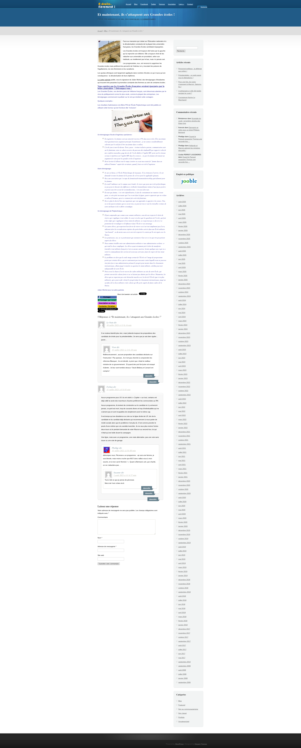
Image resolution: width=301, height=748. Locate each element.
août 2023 (182, 350)
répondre (152, 382)
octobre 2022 (183, 391)
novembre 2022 (184, 386)
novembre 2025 (184, 239)
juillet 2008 (182, 674)
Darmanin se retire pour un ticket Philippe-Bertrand (189, 130)
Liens (181, 4)
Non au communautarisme (188, 709)
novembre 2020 (184, 485)
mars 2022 (182, 419)
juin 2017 (181, 654)
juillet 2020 (182, 502)
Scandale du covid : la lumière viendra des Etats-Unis (189, 121)
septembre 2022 (184, 395)
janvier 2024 (183, 329)
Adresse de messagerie (107, 546)
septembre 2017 (184, 641)
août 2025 (182, 251)
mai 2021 (181, 460)
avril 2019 (182, 563)
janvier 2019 (183, 575)
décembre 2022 (184, 382)
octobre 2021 (183, 440)
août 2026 (182, 202)
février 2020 (182, 522)
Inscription (172, 4)
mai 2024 (181, 313)
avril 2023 (182, 366)
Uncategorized (183, 721)
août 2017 (182, 645)
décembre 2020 (184, 481)
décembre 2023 (184, 333)
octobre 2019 (183, 539)
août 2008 (182, 670)
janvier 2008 (183, 678)
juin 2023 (181, 358)
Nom (100, 538)
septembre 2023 (184, 345)
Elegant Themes (201, 744)
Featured (181, 705)
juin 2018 (181, 604)
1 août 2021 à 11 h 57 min (125, 475)
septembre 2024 (184, 296)
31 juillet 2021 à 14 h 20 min (124, 349)
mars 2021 (182, 469)
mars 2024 (182, 321)
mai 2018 (181, 608)
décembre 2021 (184, 432)
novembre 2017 (184, 633)
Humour (162, 4)
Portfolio (181, 717)
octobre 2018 (183, 588)
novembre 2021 (184, 436)
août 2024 (182, 300)
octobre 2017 (183, 637)
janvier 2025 (183, 280)
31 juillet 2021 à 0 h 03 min (118, 389)
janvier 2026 (183, 230)
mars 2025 (182, 271)
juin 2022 (181, 407)
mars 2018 (182, 617)
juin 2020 (181, 506)
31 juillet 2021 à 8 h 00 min (124, 450)
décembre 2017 (184, 629)
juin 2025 (181, 259)
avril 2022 (182, 415)
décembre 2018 (184, 580)
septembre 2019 (184, 543)
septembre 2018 (184, 592)
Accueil (128, 4)
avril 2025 (182, 267)
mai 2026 (181, 214)
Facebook (144, 4)
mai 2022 (181, 411)
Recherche (204, 7)
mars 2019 (182, 567)
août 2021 (182, 448)
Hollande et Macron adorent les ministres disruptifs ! (189, 148)
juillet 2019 (182, 551)
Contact (190, 4)
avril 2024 (182, 317)
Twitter (153, 4)
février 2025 (182, 276)
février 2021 (182, 473)
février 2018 (182, 621)
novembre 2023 (184, 337)
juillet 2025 (182, 255)
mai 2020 (181, 510)
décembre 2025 (184, 234)
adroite (111, 19)
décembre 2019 (184, 530)
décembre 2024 (184, 284)
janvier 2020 (183, 526)
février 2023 (182, 374)
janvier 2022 (183, 428)
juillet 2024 (182, 304)
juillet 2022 (182, 403)
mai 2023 (181, 362)
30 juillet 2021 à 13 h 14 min (119, 325)
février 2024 (182, 325)
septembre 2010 (184, 662)
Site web (101, 555)
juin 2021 (181, 456)
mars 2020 (182, 518)
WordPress (179, 744)
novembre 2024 (184, 288)
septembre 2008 (184, 666)
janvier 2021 (183, 477)
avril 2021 (182, 465)
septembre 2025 (184, 247)
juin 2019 (181, 555)
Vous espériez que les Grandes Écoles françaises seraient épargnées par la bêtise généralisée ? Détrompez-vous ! (131, 87)
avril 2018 (182, 612)
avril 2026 (182, 218)
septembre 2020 (184, 493)
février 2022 (182, 423)
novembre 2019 (184, 534)
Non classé (182, 713)
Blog (135, 4)
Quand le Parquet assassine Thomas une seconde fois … (190, 139)
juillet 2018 (182, 600)
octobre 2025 (183, 243)
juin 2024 (181, 308)
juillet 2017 (182, 649)
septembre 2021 (184, 444)
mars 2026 (182, 222)
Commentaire (103, 517)
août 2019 (182, 547)
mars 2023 (182, 370)
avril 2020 (182, 514)
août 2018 (182, 596)
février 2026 (182, 226)
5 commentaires (148, 19)
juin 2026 (181, 210)
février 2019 (182, 571)
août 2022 (182, 399)
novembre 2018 (184, 584)
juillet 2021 (182, 452)
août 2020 (182, 497)
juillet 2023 (182, 354)
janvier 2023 (183, 378)
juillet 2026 (182, 206)
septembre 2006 (184, 682)
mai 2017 (181, 658)
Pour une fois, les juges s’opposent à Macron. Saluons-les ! (190, 84)
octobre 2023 (183, 341)
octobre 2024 (183, 292)
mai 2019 (181, 559)
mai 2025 (181, 263)
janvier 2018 (183, 625)
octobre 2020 (183, 489)
